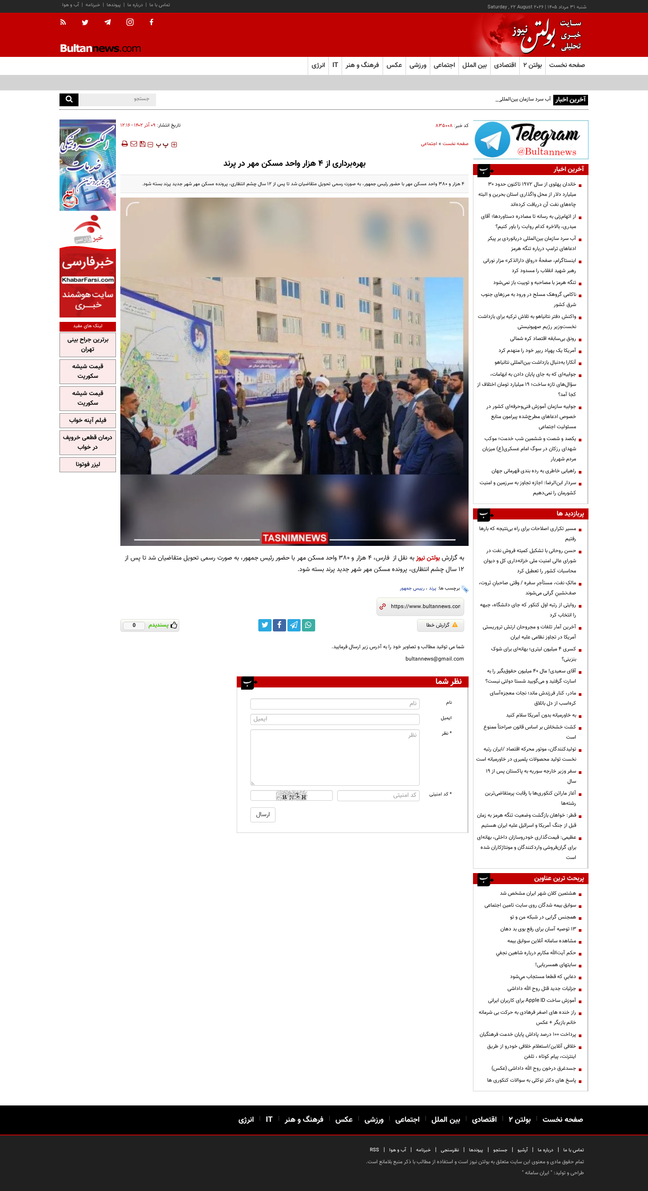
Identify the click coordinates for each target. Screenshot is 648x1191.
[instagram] (130, 23)
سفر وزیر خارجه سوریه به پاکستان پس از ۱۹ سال (531, 776)
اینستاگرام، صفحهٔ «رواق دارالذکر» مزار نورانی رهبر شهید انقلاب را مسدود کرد (529, 266)
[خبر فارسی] (88, 265)
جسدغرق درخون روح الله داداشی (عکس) (534, 1068)
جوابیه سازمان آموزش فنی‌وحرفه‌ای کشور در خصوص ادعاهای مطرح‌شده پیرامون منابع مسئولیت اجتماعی (531, 417)
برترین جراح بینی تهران (87, 345)
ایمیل (446, 718)
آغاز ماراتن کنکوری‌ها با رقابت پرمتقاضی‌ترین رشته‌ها (530, 798)
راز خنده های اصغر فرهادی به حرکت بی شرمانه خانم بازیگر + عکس (527, 1017)
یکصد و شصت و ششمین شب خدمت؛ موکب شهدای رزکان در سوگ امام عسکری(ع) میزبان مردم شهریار (529, 449)
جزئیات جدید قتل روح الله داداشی (541, 989)
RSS (374, 1150)
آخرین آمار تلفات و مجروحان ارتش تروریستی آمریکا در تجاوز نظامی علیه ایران (529, 632)
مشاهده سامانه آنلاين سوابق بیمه (541, 941)
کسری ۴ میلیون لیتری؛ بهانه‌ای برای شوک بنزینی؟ (533, 654)
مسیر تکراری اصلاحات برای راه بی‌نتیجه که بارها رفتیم (527, 534)
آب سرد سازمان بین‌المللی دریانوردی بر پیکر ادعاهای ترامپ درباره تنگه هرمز (473, 99)
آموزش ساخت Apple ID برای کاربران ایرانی (532, 1000)
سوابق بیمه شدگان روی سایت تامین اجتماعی (530, 905)
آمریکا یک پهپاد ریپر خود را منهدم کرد (537, 351)
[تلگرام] (530, 139)
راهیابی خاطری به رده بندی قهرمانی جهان (534, 471)
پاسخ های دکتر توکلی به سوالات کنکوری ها (531, 1080)
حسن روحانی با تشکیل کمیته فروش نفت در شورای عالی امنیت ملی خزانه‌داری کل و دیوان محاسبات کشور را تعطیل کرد (530, 561)
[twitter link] (265, 625)
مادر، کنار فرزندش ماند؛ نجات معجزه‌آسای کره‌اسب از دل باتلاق (533, 698)
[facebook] (151, 23)
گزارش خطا (438, 625)
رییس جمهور (412, 588)
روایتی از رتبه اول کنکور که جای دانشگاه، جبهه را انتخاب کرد (528, 610)
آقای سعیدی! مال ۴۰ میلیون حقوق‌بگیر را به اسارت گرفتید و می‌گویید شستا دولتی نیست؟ (530, 676)
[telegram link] (294, 625)
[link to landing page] (544, 35)
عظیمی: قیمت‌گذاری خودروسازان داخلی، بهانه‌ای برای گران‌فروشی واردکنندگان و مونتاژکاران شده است (526, 847)
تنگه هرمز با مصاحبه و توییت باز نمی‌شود (534, 283)
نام (449, 702)
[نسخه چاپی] (124, 143)
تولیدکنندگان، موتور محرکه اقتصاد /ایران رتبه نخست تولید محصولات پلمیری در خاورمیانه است (526, 754)
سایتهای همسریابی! (555, 965)
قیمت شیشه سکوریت (87, 371)
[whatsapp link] (308, 625)
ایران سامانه (537, 1173)
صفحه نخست (567, 65)
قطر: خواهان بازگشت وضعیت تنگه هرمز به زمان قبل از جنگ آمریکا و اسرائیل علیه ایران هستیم (526, 820)
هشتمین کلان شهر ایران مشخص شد (538, 893)
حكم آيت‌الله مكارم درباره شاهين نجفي (536, 953)
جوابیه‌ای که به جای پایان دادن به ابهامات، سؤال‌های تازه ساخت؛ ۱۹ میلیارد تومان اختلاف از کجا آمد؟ (526, 384)
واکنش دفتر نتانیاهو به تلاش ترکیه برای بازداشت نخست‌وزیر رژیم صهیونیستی (527, 322)
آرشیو (523, 1150)
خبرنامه (93, 5)
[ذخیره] (142, 144)
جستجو (500, 1150)
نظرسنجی (450, 1150)
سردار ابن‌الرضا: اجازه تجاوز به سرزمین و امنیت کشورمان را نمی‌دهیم (528, 488)
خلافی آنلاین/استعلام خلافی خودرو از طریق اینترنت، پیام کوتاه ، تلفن (531, 1051)
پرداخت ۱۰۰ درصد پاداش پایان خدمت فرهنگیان (528, 1034)
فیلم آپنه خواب (87, 421)
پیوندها (114, 5)
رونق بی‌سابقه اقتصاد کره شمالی (543, 339)
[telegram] (107, 22)
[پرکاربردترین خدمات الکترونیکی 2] (88, 165)
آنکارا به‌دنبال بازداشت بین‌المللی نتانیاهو (535, 362)
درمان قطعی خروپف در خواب (87, 442)
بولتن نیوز (428, 558)
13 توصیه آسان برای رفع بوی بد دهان (538, 929)
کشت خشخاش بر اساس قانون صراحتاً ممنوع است (530, 732)
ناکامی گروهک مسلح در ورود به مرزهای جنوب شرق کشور (528, 300)
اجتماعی (429, 144)
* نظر (447, 733)
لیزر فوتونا (88, 465)
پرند (432, 588)
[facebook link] (279, 625)
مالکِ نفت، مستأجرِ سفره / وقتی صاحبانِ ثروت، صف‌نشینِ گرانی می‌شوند (527, 588)
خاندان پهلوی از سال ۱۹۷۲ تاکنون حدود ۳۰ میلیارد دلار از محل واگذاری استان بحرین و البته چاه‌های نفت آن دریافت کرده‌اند (527, 194)
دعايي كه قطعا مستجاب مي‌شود (543, 977)
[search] (69, 99)
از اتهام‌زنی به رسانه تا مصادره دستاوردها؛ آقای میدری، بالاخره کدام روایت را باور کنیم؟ (528, 222)
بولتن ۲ (532, 65)
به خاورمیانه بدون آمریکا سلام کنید (541, 715)
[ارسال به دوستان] (133, 143)
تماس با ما (159, 5)
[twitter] (85, 23)
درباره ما (135, 5)
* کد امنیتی (440, 794)
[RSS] (65, 23)
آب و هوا (70, 5)
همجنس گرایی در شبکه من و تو (543, 917)
